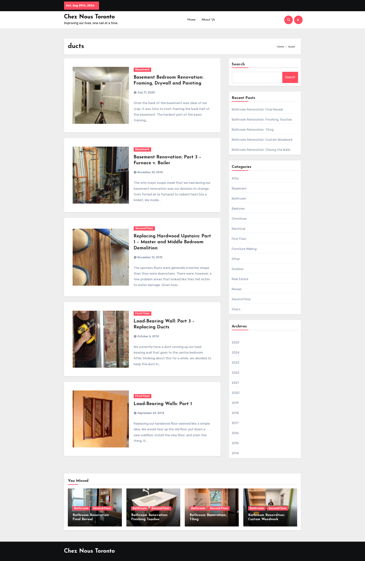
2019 (235, 403)
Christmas (239, 218)
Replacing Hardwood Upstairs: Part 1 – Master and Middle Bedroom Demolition (172, 242)
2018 (235, 413)
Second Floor (144, 228)
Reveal (236, 289)
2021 (235, 383)
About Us (208, 19)
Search (238, 64)
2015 (235, 443)
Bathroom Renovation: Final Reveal (257, 109)
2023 (235, 362)
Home (191, 19)
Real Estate (240, 279)
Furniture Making (244, 249)
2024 (236, 352)
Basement (142, 69)
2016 (235, 433)
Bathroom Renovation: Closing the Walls (261, 150)
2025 (235, 342)
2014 (235, 453)
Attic (235, 178)
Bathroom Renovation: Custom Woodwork (262, 139)
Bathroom (239, 198)
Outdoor (238, 269)
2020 (236, 393)
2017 (235, 423)
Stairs (236, 309)
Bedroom (238, 208)
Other (236, 259)
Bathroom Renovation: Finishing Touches (262, 119)
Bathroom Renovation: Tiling (253, 129)
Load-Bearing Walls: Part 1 (163, 404)
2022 (236, 373)
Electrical (238, 229)
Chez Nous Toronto (89, 17)
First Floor (142, 313)
